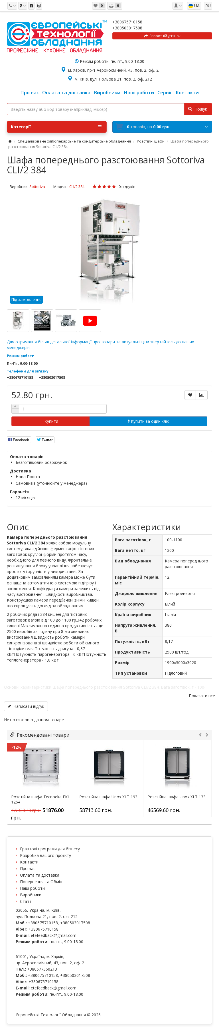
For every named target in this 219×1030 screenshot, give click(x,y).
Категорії (21, 126)
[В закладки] (190, 395)
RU (208, 5)
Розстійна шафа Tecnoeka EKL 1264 (40, 799)
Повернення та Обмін (41, 881)
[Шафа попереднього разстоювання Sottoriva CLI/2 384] (109, 252)
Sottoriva (37, 186)
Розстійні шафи (151, 141)
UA (196, 5)
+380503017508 (127, 28)
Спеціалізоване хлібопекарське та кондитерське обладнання (74, 141)
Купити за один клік (149, 421)
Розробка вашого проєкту (45, 855)
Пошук (199, 109)
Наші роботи (32, 888)
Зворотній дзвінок (164, 35)
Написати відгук (27, 706)
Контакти (29, 862)
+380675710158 (127, 22)
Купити (50, 421)
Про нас (27, 868)
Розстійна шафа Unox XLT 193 (108, 796)
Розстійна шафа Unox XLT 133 (176, 796)
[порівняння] (202, 395)
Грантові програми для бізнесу (50, 848)
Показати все (202, 695)
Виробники (30, 894)
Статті (26, 901)
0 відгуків (127, 186)
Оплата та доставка (39, 875)
